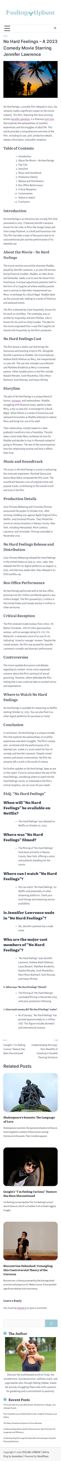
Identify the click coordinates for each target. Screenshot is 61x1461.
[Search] (55, 28)
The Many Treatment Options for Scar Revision (22, 1423)
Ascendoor (17, 1456)
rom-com (49, 119)
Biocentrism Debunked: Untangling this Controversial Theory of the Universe (28, 1270)
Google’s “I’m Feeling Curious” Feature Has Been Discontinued (30, 1193)
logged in (22, 1308)
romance (16, 400)
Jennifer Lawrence (20, 119)
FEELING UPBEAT (31, 1452)
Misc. (5, 36)
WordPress (42, 1456)
